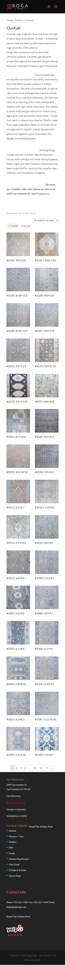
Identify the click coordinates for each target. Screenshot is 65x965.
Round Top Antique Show (41, 826)
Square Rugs (15, 875)
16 (40, 767)
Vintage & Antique (17, 870)
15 (35, 767)
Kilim (11, 847)
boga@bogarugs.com (16, 907)
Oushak (12, 830)
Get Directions (13, 796)
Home (9, 20)
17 (46, 767)
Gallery (19, 20)
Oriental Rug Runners (19, 859)
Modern (12, 842)
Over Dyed (14, 864)
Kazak (12, 853)
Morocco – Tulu (16, 836)
